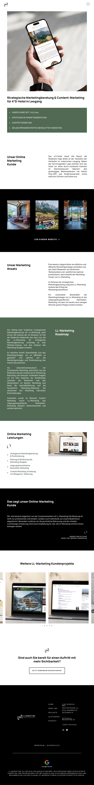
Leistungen (53, 716)
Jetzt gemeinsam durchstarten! (47, 670)
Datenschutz (53, 745)
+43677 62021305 (69, 724)
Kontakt (52, 721)
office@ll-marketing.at (68, 719)
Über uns (52, 708)
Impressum (39, 745)
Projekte (52, 712)
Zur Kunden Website (45, 239)
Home (51, 704)
